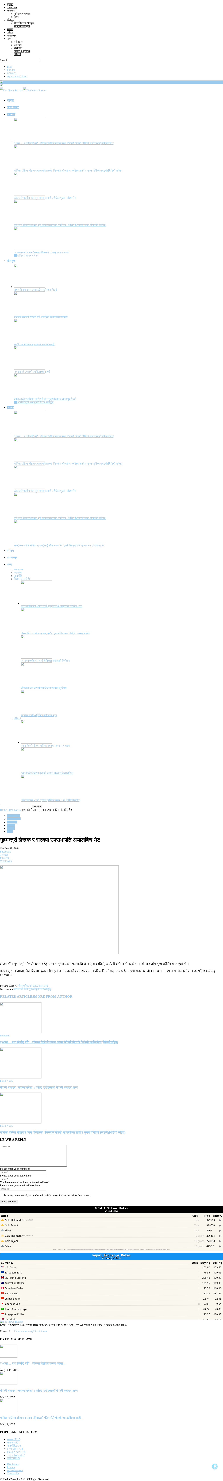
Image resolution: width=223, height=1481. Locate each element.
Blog (9, 66)
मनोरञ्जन (19, 41)
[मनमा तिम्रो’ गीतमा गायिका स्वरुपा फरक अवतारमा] (36, 742)
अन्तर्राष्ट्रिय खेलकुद (24, 23)
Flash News (14, 809)
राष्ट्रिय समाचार (22, 13)
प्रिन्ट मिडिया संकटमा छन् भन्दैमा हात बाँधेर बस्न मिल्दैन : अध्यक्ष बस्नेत (55, 633)
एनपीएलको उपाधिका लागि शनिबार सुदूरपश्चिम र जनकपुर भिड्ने (45, 398)
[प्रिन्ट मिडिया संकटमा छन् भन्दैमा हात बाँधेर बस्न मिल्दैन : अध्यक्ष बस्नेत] (36, 630)
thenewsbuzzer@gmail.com (30, 1331)
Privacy (11, 1467)
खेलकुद (10, 19)
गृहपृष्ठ (10, 4)
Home (3, 809)
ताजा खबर (12, 7)
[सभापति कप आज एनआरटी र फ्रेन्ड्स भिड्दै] (29, 286)
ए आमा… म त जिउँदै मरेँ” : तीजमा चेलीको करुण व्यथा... (32, 1363)
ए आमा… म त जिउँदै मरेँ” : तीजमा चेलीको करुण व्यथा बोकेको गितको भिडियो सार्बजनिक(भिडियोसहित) (64, 143)
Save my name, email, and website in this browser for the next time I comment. (46, 1195)
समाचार (11, 10)
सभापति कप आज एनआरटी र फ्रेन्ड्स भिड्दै (35, 289)
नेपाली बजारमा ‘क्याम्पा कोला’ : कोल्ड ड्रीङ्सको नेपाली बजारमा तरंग (39, 1087)
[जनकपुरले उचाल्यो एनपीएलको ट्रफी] (29, 368)
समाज (10, 29)
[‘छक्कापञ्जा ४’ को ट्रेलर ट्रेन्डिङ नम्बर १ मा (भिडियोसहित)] (36, 797)
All (15, 255)
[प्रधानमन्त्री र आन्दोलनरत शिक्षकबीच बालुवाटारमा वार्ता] (29, 249)
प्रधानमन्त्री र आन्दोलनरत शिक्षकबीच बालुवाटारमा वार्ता (41, 252)
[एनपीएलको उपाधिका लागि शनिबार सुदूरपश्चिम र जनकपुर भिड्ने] (29, 395)
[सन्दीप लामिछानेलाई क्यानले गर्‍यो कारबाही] (29, 341)
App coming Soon (17, 76)
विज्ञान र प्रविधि (22, 51)
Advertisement (15, 1470)
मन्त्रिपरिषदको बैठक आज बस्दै (33, 985)
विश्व (16, 16)
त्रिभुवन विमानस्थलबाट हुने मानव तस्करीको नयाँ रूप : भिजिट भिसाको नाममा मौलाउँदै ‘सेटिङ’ (60, 225)
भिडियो (17, 54)
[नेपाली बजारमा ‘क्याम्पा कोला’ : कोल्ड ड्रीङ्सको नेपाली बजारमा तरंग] (20, 1077)
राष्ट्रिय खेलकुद (22, 26)
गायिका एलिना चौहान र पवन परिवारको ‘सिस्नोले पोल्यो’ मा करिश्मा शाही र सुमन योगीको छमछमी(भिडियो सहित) (68, 170)
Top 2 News (14, 818)
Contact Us (13, 1473)
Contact (11, 72)
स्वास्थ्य (18, 44)
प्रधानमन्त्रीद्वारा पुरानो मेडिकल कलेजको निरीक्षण (45, 660)
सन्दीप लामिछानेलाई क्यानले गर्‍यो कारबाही (34, 344)
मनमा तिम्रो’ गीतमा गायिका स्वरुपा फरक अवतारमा (45, 745)
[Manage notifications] (215, 1466)
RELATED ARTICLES (17, 996)
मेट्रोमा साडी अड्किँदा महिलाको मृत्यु (39, 715)
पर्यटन (10, 32)
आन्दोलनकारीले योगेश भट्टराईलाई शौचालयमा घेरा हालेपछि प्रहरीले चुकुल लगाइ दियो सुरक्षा (59, 545)
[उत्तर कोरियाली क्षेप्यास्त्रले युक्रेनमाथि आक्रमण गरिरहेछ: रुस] (36, 603)
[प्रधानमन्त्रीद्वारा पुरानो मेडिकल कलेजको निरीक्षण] (36, 657)
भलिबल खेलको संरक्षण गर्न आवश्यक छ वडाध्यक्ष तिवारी (41, 317)
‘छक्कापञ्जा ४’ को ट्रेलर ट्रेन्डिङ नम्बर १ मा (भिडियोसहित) (50, 800)
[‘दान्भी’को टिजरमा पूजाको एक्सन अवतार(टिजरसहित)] (36, 769)
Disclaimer (13, 1464)
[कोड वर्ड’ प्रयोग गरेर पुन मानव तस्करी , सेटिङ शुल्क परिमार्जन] (29, 194)
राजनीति (18, 48)
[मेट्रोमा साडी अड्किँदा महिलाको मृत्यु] (36, 712)
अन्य (9, 38)
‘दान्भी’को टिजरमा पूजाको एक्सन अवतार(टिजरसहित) (47, 773)
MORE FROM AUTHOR (53, 996)
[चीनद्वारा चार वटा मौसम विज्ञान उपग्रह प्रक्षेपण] (36, 684)
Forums (11, 69)
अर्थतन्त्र (11, 35)
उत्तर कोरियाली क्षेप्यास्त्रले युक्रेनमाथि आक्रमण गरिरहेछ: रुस (51, 606)
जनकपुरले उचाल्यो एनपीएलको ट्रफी (32, 371)
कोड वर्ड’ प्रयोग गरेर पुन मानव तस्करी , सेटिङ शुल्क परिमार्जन (45, 197)
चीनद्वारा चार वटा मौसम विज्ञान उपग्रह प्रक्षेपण (44, 688)
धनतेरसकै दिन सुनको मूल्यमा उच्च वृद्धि (32, 989)
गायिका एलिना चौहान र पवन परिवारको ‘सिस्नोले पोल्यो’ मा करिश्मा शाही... (41, 1418)
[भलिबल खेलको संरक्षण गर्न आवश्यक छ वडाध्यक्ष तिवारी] (29, 314)
